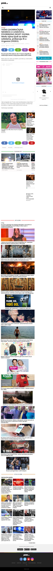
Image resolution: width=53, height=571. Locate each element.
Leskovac (4, 147)
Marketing (19, 546)
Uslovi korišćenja (32, 546)
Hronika (3, 27)
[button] (2, 159)
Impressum (25, 546)
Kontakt (13, 546)
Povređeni (10, 147)
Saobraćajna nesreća (18, 147)
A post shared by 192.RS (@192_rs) (18, 99)
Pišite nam (39, 546)
